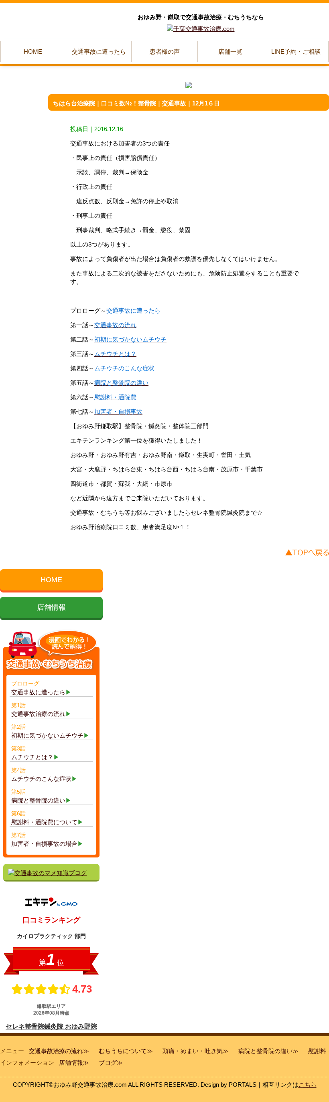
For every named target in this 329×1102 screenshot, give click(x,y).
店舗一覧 (230, 51)
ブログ (108, 1062)
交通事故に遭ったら (99, 51)
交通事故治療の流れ (56, 1050)
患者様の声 (165, 51)
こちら (308, 1084)
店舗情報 (51, 607)
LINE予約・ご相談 (296, 51)
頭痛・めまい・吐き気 (192, 1050)
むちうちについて (123, 1050)
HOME (33, 51)
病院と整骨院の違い (265, 1050)
